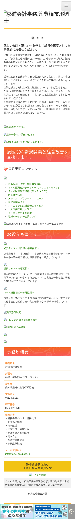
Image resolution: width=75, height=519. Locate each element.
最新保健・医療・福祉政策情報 (24, 184)
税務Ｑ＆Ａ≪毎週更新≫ (16, 268)
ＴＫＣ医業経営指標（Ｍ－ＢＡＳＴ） (28, 191)
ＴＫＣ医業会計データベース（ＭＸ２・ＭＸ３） (34, 187)
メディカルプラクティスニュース (26, 198)
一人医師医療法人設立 (20, 209)
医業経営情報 (15, 195)
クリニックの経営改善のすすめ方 (26, 205)
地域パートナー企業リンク (22, 216)
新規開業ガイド (16, 202)
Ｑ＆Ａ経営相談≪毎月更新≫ (19, 292)
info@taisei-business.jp (17, 454)
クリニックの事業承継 (20, 213)
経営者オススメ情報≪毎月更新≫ (21, 248)
